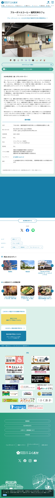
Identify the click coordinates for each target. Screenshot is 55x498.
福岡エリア (14, 239)
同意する (5, 494)
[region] (27, 6)
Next (49, 40)
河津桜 (13, 247)
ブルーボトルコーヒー (35, 247)
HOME (2, 345)
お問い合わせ (45, 445)
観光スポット (8, 345)
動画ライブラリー (22, 445)
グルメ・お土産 (15, 243)
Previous (5, 40)
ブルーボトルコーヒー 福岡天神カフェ (21, 345)
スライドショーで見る (27, 64)
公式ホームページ (19, 157)
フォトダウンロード (10, 445)
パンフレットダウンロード (33, 445)
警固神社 (23, 247)
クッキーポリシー (38, 492)
